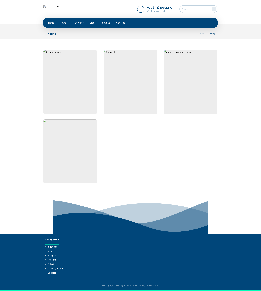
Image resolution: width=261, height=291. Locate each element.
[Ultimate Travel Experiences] (61, 9)
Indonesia (53, 246)
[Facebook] (198, 23)
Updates (52, 273)
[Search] (213, 8)
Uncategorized (55, 268)
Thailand (52, 260)
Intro (50, 251)
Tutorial (51, 264)
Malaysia (52, 255)
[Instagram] (210, 23)
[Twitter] (204, 23)
